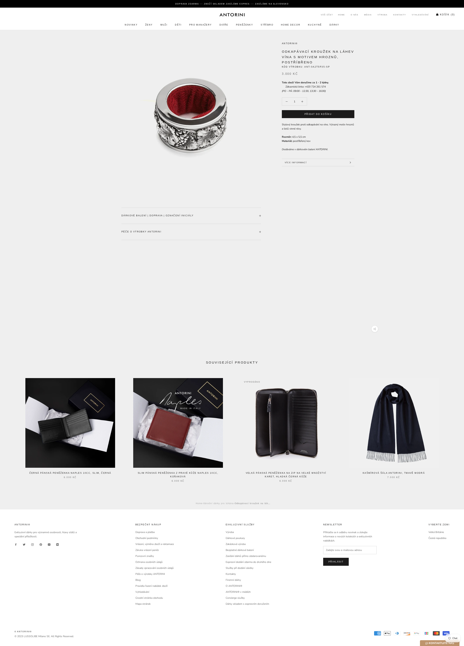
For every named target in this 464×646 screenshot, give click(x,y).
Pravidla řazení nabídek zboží (151, 586)
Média (368, 15)
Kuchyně (315, 25)
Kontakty (399, 15)
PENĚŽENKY (244, 25)
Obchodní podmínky (146, 538)
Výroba (383, 15)
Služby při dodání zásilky (239, 568)
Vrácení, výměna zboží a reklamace (154, 544)
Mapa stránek (143, 604)
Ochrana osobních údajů (149, 562)
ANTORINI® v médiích (238, 592)
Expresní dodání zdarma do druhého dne (248, 562)
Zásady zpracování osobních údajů (154, 568)
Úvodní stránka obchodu (149, 598)
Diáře (223, 25)
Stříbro (267, 25)
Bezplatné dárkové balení (240, 550)
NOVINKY (131, 25)
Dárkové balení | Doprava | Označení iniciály (157, 215)
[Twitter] (24, 544)
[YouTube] (49, 544)
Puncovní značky (144, 556)
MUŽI (163, 25)
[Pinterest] (41, 544)
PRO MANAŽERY (200, 25)
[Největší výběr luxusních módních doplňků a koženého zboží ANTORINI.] (232, 14)
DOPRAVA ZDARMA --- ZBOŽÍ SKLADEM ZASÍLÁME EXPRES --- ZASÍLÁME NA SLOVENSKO (232, 4)
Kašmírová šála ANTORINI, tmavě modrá (394, 473)
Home (341, 15)
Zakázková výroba (236, 544)
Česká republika (437, 538)
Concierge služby (235, 598)
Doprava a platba (145, 532)
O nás (354, 15)
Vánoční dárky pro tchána (218, 503)
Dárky (334, 25)
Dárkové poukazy (235, 538)
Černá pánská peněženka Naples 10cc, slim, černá (70, 473)
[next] (453, 426)
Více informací (296, 162)
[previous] (11, 426)
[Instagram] (32, 544)
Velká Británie (436, 532)
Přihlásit (336, 561)
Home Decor (290, 25)
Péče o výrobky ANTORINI (141, 231)
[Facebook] (15, 544)
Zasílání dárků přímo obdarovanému (246, 556)
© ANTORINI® (23, 631)
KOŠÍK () (447, 14)
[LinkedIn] (57, 544)
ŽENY (149, 25)
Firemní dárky (233, 580)
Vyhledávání (420, 15)
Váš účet (327, 15)
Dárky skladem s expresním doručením (247, 604)
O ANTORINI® (234, 586)
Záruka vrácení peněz (147, 550)
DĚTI (178, 25)
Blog (138, 580)
